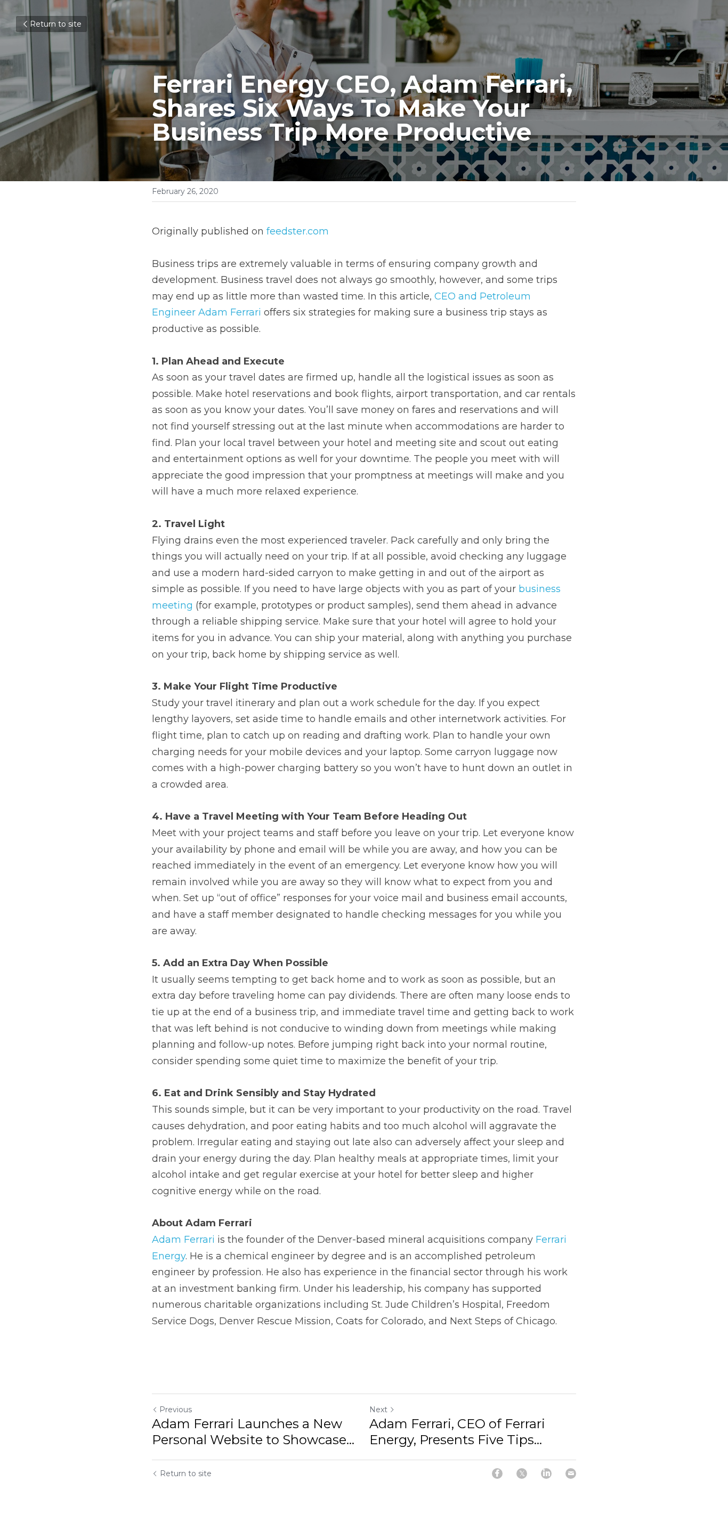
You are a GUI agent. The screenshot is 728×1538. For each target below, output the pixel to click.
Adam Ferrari (183, 1239)
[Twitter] (521, 1473)
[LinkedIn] (546, 1473)
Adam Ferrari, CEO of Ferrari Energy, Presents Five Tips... (457, 1431)
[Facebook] (497, 1473)
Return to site (56, 24)
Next (378, 1409)
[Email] (570, 1473)
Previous (175, 1409)
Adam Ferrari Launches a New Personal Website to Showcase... (253, 1431)
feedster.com (297, 231)
